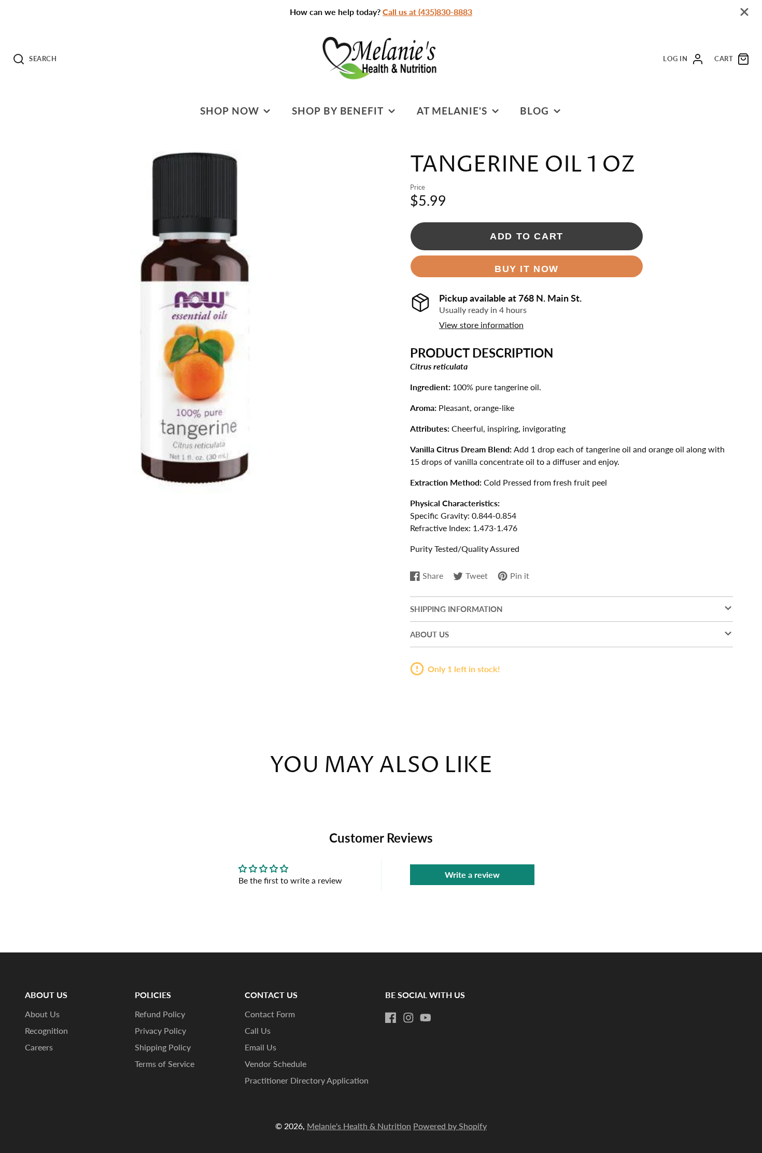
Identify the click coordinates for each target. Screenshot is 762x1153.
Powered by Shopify (450, 1126)
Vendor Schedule (275, 1064)
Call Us (258, 1030)
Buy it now (527, 268)
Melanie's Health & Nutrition (359, 1126)
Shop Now (229, 111)
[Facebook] (391, 1017)
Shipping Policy (163, 1047)
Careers (39, 1047)
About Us (42, 1014)
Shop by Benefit (338, 111)
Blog (534, 111)
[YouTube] (425, 1017)
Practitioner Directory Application (307, 1080)
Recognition (46, 1030)
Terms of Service (164, 1064)
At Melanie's (452, 111)
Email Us (260, 1047)
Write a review (472, 874)
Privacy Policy (160, 1030)
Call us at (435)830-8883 (427, 12)
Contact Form (270, 1014)
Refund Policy (160, 1014)
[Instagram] (408, 1017)
